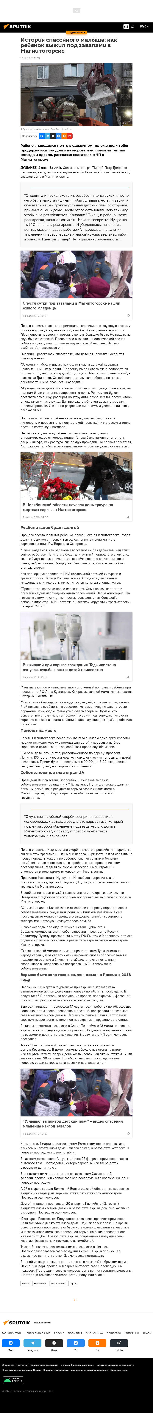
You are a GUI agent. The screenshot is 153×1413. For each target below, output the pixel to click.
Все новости (40, 1283)
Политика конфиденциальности (115, 1365)
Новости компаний (82, 1365)
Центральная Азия (37, 1333)
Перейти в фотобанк (61, 129)
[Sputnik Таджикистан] (18, 29)
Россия (25, 1283)
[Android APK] (13, 1380)
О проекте (8, 1365)
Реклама (65, 1365)
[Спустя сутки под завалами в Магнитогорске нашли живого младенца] (76, 274)
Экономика (94, 1333)
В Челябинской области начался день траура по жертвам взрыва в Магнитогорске (68, 507)
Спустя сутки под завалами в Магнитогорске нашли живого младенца (71, 305)
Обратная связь (119, 1370)
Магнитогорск (58, 1283)
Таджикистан (11, 1333)
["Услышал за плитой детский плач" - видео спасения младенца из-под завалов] (76, 1092)
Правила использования (43, 1365)
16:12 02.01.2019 (30, 58)
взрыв (73, 1283)
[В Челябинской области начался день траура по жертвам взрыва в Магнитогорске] (76, 476)
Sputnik (27, 129)
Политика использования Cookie (21, 1370)
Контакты (21, 1365)
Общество (114, 1333)
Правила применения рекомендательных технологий (75, 1370)
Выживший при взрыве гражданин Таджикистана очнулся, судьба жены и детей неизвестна (69, 667)
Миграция (132, 1333)
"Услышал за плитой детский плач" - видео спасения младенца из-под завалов (73, 1123)
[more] (128, 315)
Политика (75, 1333)
